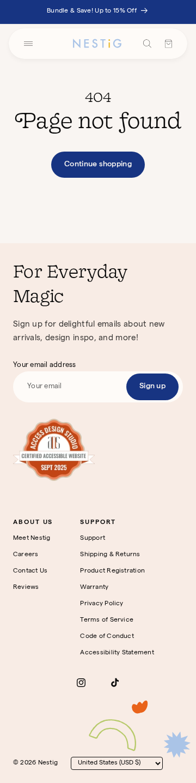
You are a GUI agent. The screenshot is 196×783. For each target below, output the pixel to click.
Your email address (44, 365)
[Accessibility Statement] (54, 449)
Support (92, 538)
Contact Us (30, 571)
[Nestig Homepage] (97, 44)
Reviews (26, 588)
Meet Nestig (32, 538)
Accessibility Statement (117, 653)
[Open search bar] (147, 43)
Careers (26, 555)
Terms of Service (106, 620)
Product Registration (112, 571)
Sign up (152, 386)
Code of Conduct (107, 637)
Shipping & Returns (110, 555)
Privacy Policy (101, 604)
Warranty (94, 588)
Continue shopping (98, 164)
